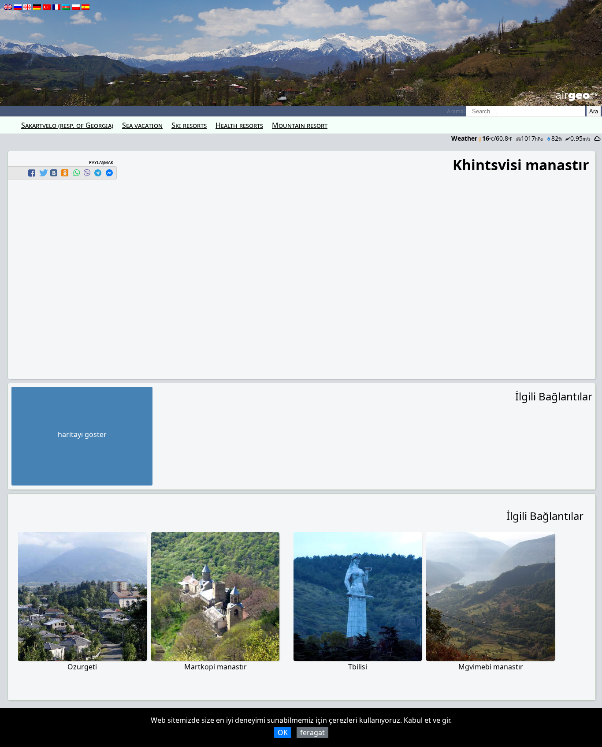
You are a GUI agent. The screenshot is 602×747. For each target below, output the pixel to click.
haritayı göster (82, 434)
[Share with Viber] (86, 173)
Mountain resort (299, 125)
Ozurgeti (82, 667)
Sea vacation (142, 125)
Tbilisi (357, 667)
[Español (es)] (85, 7)
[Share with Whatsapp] (76, 173)
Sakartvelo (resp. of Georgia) (67, 125)
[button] (32, 173)
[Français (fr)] (56, 7)
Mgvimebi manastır (490, 667)
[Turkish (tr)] (47, 7)
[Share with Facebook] (31, 173)
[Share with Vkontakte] (53, 173)
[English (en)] (8, 7)
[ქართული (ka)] (27, 7)
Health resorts (239, 125)
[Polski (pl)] (76, 7)
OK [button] (283, 732)
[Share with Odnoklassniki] (64, 173)
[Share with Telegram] (97, 173)
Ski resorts (189, 125)
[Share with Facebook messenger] (109, 173)
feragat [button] (312, 732)
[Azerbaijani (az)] (66, 7)
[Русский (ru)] (18, 7)
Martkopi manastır (215, 667)
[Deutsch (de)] (37, 7)
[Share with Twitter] (42, 173)
